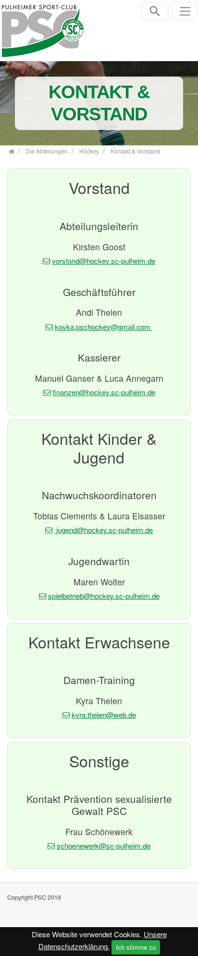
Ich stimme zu (136, 947)
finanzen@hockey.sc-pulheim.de (103, 392)
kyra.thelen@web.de (104, 715)
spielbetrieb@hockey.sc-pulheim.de (104, 596)
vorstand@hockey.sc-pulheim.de (103, 261)
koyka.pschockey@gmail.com (103, 327)
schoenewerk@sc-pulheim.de (103, 845)
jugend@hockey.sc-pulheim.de (103, 530)
